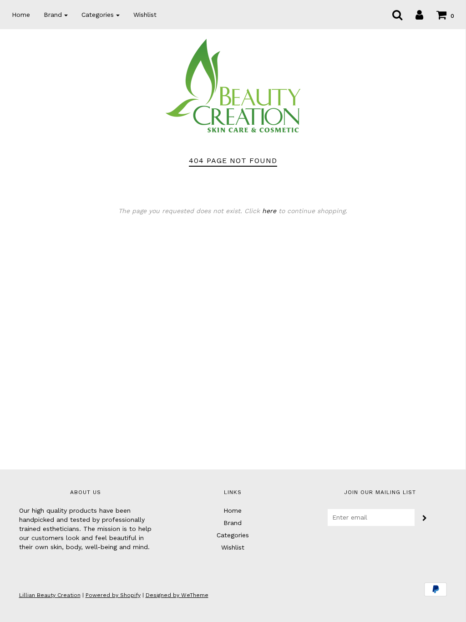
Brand (232, 522)
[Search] (391, 14)
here (269, 210)
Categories (233, 535)
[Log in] (413, 14)
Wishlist (145, 14)
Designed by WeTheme (177, 595)
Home (21, 14)
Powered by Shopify (113, 595)
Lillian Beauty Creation (50, 595)
